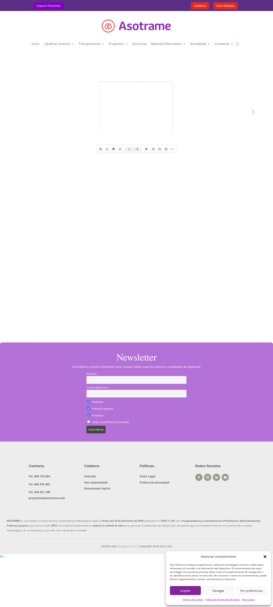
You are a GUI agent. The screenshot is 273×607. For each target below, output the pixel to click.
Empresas (97, 415)
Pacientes (97, 402)
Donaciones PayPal (97, 488)
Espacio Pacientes (49, 6)
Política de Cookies (193, 599)
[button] (265, 557)
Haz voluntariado (96, 482)
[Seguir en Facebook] (198, 477)
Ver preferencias (251, 591)
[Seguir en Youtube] (225, 477)
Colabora (200, 6)
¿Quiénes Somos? (57, 44)
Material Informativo (166, 44)
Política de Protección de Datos (222, 599)
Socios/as (139, 44)
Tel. (39, 476)
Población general (102, 408)
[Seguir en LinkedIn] (216, 477)
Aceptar (185, 591)
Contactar (222, 44)
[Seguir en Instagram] (207, 477)
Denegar (218, 591)
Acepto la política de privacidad (110, 422)
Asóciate (90, 476)
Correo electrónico (98, 387)
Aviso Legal (248, 599)
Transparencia (89, 44)
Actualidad (198, 44)
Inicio (36, 44)
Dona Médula (225, 6)
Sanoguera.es (127, 546)
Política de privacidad (154, 482)
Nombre (92, 373)
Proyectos (116, 44)
